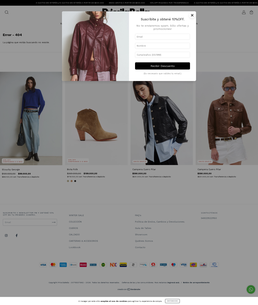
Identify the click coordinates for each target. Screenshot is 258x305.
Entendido (172, 301)
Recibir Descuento (163, 65)
